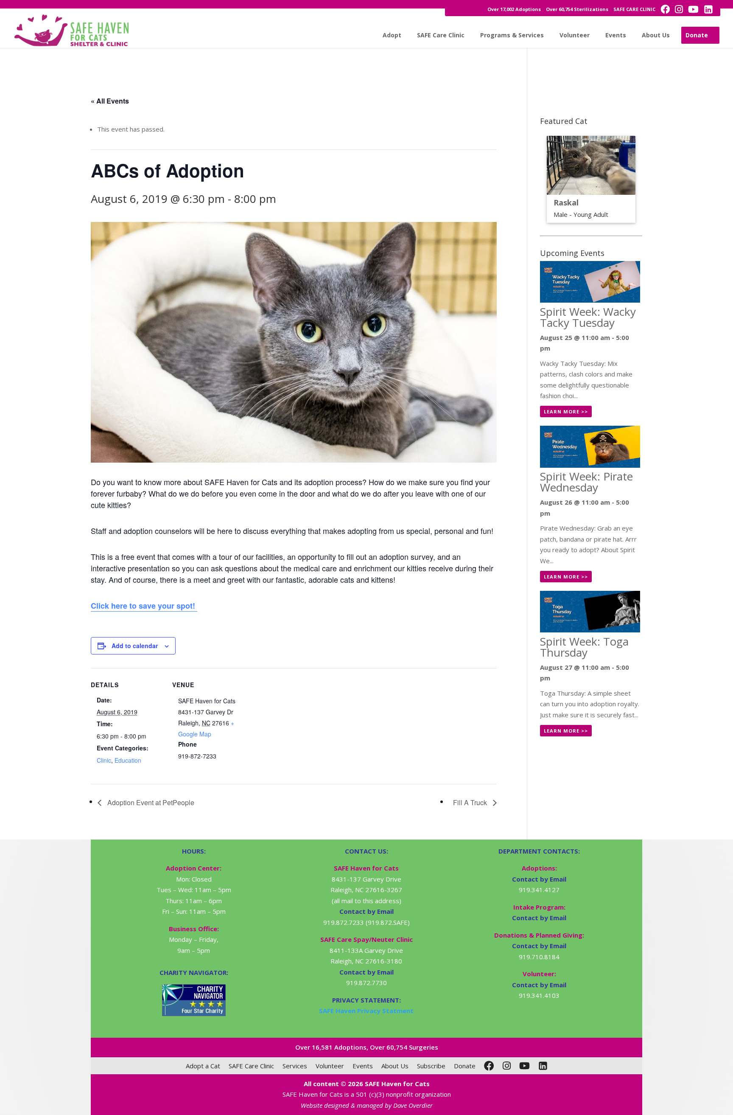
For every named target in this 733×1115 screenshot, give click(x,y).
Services (295, 1066)
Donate (696, 35)
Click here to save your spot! (144, 605)
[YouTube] (524, 1065)
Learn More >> (566, 411)
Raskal (566, 202)
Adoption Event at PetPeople (150, 802)
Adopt (392, 35)
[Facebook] (489, 1065)
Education (128, 760)
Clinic (104, 760)
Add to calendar (135, 645)
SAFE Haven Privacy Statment (366, 1010)
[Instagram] (506, 1065)
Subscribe (431, 1066)
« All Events (110, 101)
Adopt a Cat (203, 1066)
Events (615, 35)
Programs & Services (512, 35)
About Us (656, 35)
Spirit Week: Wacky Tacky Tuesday (588, 317)
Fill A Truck (471, 802)
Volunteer (575, 35)
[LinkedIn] (543, 1065)
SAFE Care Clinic (440, 35)
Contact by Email (539, 879)
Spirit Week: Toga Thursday (584, 647)
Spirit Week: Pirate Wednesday (586, 482)
